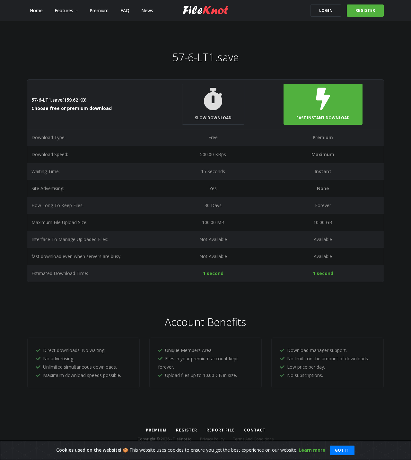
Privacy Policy (212, 439)
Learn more (312, 450)
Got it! (342, 450)
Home (36, 10)
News (147, 10)
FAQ (124, 10)
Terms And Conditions (253, 439)
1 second (213, 273)
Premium (99, 10)
